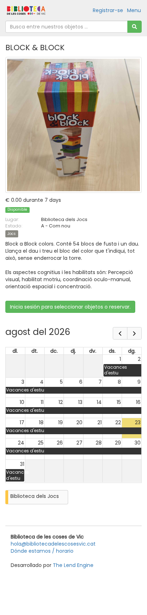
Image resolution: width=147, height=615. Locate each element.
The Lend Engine (73, 565)
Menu (134, 10)
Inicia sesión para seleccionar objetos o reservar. (70, 306)
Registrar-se (108, 10)
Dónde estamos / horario (42, 550)
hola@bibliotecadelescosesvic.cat (53, 543)
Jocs (11, 233)
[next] (134, 333)
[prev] (120, 333)
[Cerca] (134, 27)
